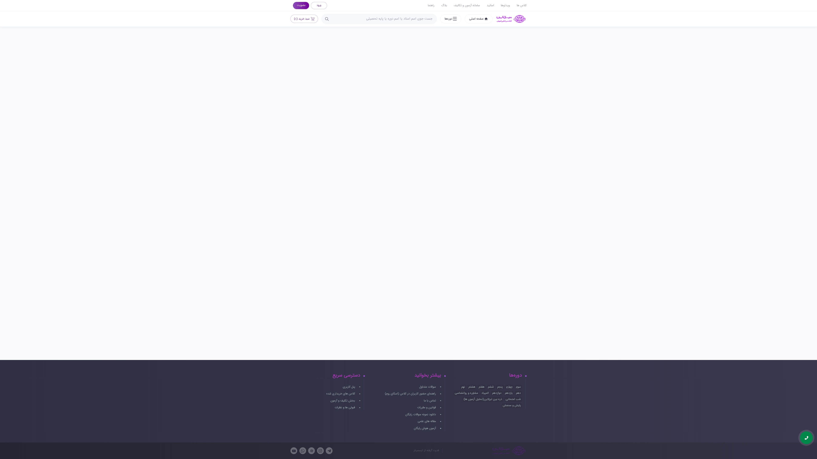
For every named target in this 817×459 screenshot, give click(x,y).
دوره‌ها (448, 19)
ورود (319, 5)
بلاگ (444, 5)
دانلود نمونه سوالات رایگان (421, 414)
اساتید (490, 5)
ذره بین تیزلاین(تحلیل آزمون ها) (483, 399)
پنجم (500, 387)
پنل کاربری (349, 387)
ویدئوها (505, 5)
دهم (518, 393)
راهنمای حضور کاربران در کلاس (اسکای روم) (411, 393)
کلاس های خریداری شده (341, 393)
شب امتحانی (513, 399)
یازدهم (509, 393)
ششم (491, 387)
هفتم (481, 387)
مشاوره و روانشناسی (466, 393)
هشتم (471, 387)
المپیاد (485, 393)
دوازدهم (496, 393)
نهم (463, 387)
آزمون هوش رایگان (425, 428)
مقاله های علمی (427, 421)
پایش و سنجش (512, 405)
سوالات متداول (428, 387)
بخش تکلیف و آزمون (343, 400)
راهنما (431, 5)
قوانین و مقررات (427, 407)
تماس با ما (430, 400)
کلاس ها (522, 5)
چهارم (509, 387)
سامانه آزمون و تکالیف (467, 5)
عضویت (301, 5)
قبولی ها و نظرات (345, 407)
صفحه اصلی (476, 19)
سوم (518, 387)
